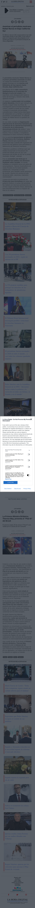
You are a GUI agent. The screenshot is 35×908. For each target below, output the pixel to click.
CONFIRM (10, 482)
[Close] (31, 419)
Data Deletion (8, 488)
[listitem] (17, 450)
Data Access (17, 488)
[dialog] (17, 454)
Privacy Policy (27, 488)
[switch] (28, 454)
